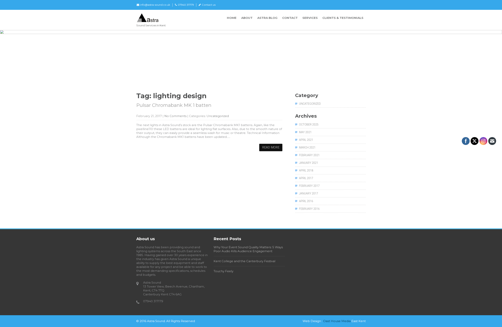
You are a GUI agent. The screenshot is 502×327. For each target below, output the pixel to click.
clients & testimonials (342, 18)
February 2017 (309, 185)
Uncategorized (217, 116)
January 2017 (308, 193)
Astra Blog (267, 18)
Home (231, 18)
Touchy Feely (223, 271)
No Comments (175, 116)
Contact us (209, 4)
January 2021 (308, 162)
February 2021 (309, 155)
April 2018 (306, 170)
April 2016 (306, 201)
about (247, 18)
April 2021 (306, 139)
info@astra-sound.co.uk (155, 4)
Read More (270, 147)
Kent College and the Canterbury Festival (244, 261)
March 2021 (307, 147)
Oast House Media (337, 321)
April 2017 (306, 178)
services (310, 18)
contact (290, 18)
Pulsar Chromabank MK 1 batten (173, 105)
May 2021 (305, 132)
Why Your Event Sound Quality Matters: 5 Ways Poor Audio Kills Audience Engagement (248, 249)
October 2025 (308, 124)
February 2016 (309, 208)
